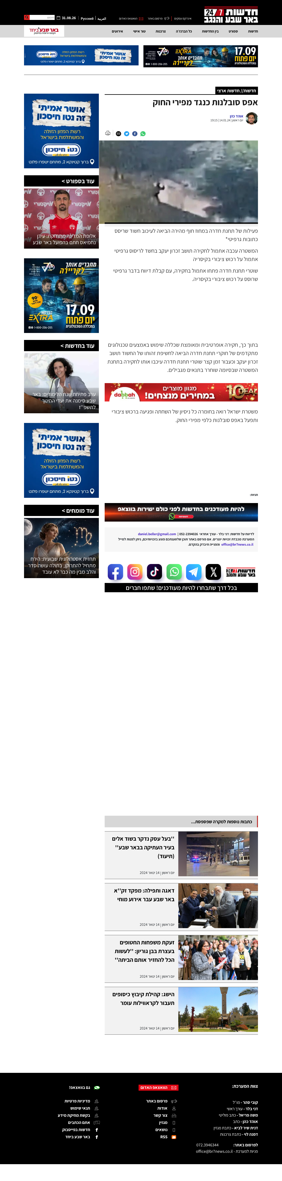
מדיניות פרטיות (77, 1101)
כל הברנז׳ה (184, 31)
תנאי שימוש (80, 1108)
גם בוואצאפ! (79, 1087)
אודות (162, 1108)
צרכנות (161, 31)
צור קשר (160, 1115)
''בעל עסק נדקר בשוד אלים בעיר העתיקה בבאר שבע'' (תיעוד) (143, 847)
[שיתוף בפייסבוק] (135, 133)
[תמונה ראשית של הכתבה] (181, 182)
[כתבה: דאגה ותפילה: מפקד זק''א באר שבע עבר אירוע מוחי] (218, 905)
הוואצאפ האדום (128, 18)
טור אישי (139, 31)
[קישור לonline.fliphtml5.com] (181, 512)
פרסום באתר (155, 18)
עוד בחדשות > (77, 346)
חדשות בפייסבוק (76, 1129)
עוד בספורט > (78, 181)
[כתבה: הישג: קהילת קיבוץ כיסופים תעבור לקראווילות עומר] (218, 1009)
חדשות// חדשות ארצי (236, 90)
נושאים (161, 1129)
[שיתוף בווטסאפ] (143, 133)
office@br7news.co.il (214, 1151)
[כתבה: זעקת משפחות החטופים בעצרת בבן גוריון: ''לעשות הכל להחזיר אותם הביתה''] (218, 957)
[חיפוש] (27, 17)
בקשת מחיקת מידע (74, 1115)
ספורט (233, 31)
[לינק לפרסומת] (61, 96)
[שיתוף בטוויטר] (126, 133)
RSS (163, 1136)
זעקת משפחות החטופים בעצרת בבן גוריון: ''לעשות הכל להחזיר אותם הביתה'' (144, 951)
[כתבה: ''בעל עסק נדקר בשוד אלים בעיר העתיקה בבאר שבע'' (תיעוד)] (218, 854)
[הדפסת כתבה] (109, 133)
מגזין (163, 1122)
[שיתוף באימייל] (118, 133)
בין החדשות (210, 31)
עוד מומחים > (78, 510)
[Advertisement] (177, 463)
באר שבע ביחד (77, 1136)
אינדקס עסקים (182, 18)
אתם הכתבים (79, 1122)
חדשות (253, 31)
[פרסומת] (200, 56)
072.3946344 (207, 1145)
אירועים (117, 31)
